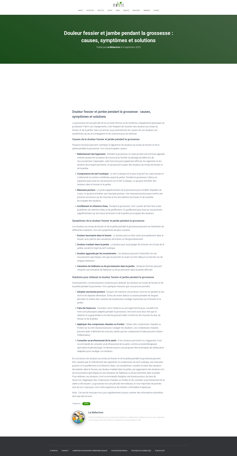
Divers (156, 10)
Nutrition (90, 10)
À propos (54, 451)
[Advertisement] (118, 82)
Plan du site (160, 451)
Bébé (118, 10)
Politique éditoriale (119, 451)
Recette (101, 10)
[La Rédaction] (78, 417)
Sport (110, 10)
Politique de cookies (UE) (141, 451)
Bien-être (136, 10)
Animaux (147, 10)
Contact (65, 451)
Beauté (126, 10)
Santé (80, 10)
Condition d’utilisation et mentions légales (90, 451)
